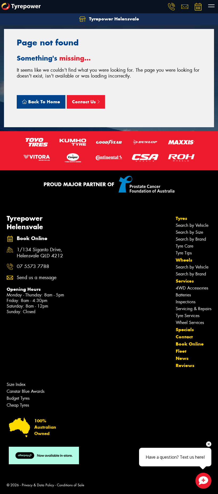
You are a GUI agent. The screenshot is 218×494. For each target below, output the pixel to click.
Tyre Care (184, 246)
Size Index (16, 384)
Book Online (190, 344)
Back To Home (43, 102)
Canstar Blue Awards (25, 391)
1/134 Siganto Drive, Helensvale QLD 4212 (40, 253)
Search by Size (189, 232)
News (182, 358)
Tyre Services (187, 315)
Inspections (185, 302)
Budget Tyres (18, 398)
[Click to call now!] (171, 6)
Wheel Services (190, 322)
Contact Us (84, 102)
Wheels (184, 260)
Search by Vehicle (192, 225)
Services (185, 281)
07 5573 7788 (33, 266)
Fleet (181, 351)
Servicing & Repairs (193, 309)
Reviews (185, 365)
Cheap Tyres (18, 405)
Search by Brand (191, 239)
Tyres (181, 218)
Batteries (183, 295)
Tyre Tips (184, 253)
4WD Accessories (192, 288)
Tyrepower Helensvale (113, 19)
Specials (185, 330)
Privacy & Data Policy (38, 485)
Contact (184, 337)
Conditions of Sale (70, 485)
